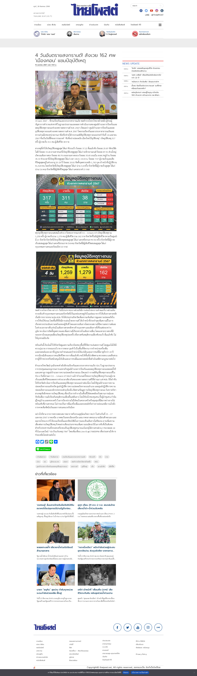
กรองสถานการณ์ (75, 641)
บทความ (39, 651)
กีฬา (70, 647)
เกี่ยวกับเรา (140, 644)
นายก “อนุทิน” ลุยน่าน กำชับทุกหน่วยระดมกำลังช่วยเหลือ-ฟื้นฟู (55, 591)
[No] (194, 672)
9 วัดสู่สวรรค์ (111, 34)
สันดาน (76, 34)
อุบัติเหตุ (84, 466)
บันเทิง (106, 24)
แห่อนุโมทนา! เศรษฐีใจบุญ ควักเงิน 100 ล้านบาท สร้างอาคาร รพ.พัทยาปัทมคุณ (145, 94)
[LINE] (158, 627)
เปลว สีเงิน (51, 24)
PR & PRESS (140, 641)
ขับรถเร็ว (92, 457)
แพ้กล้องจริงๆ (144, 34)
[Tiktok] (162, 10)
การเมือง (37, 24)
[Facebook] (141, 10)
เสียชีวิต (111, 466)
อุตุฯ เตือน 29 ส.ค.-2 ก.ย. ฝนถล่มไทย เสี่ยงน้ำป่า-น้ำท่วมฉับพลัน (96, 506)
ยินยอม (125, 672)
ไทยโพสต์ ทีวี (136, 24)
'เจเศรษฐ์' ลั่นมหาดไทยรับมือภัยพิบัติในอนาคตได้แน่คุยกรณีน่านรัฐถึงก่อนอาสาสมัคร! (55, 508)
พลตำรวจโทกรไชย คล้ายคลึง (81, 462)
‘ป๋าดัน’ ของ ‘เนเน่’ (48, 34)
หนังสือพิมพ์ (120, 24)
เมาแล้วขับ (101, 466)
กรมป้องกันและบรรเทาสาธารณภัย (73, 457)
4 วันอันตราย (41, 457)
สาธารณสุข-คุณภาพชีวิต (111, 653)
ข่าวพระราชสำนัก (42, 657)
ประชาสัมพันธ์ (74, 654)
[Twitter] (146, 10)
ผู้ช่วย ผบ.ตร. (54, 462)
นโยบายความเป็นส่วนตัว (140, 672)
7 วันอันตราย (54, 457)
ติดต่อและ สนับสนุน (143, 647)
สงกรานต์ (74, 466)
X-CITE (105, 647)
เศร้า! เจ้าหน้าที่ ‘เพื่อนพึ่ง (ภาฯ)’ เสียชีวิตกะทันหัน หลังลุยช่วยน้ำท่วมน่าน (95, 591)
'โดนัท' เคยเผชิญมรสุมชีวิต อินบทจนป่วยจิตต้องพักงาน (146, 69)
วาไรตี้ (71, 644)
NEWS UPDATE (131, 64)
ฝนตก (66, 462)
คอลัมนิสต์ (66, 24)
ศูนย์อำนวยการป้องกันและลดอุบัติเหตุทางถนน (52, 466)
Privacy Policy (141, 654)
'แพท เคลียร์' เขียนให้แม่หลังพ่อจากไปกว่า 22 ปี (146, 76)
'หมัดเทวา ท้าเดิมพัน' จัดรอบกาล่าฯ (145, 81)
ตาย (106, 457)
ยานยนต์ (105, 650)
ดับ (100, 457)
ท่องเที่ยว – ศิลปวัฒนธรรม (79, 651)
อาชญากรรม (106, 644)
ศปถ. (96, 462)
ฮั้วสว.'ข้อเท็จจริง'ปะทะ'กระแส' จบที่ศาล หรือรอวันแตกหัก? (147, 87)
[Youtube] (151, 10)
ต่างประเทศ (93, 24)
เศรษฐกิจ (79, 24)
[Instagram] (156, 10)
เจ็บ (92, 466)
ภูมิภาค (71, 657)
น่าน (38, 462)
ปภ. (45, 462)
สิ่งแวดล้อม (73, 660)
